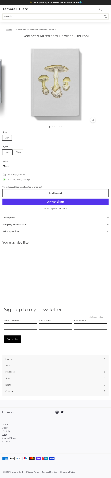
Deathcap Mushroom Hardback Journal (36, 29)
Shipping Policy (67, 472)
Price (5, 161)
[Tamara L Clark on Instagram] (57, 412)
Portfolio (6, 431)
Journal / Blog (9, 438)
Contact (6, 441)
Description (8, 217)
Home (9, 29)
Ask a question (10, 231)
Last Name (80, 320)
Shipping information (14, 224)
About (5, 428)
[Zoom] (93, 120)
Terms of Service (49, 472)
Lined (7, 152)
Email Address (12, 320)
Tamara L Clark (15, 9)
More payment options (55, 208)
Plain (18, 152)
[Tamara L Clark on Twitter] (62, 412)
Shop (4, 434)
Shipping (18, 187)
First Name (45, 320)
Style (5, 146)
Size (4, 132)
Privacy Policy (32, 472)
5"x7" (7, 137)
